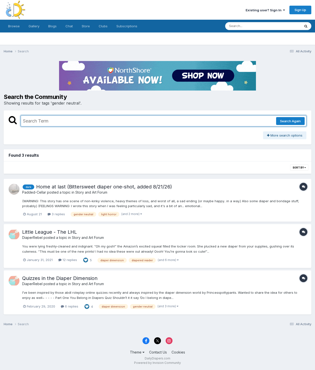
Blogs (52, 26)
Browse (14, 26)
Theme (136, 352)
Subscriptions (126, 26)
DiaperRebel (32, 237)
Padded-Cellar (34, 192)
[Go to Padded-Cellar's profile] (14, 189)
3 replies (58, 214)
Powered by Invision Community (157, 363)
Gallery (34, 26)
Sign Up (300, 10)
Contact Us (158, 352)
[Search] (305, 26)
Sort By (298, 167)
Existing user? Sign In (264, 10)
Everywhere (285, 26)
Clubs (103, 26)
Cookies (178, 352)
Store (86, 26)
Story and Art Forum (91, 192)
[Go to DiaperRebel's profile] (14, 234)
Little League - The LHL (49, 232)
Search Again (290, 121)
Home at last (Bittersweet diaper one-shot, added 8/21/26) (104, 187)
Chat (69, 26)
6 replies (71, 306)
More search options (285, 135)
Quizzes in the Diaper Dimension (59, 278)
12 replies (69, 260)
